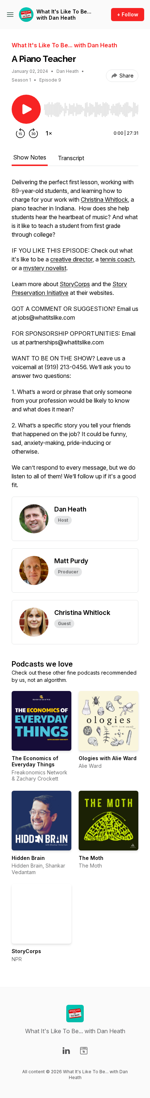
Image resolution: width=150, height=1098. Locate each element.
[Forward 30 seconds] (33, 133)
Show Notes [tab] (29, 157)
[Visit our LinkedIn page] (66, 1050)
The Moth (91, 858)
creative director (71, 259)
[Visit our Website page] (83, 1050)
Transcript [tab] (71, 158)
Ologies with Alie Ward (108, 758)
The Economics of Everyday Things (35, 761)
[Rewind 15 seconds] (20, 133)
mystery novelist (44, 268)
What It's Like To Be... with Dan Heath (63, 14)
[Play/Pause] (26, 109)
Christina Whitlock (104, 199)
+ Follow (127, 14)
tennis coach (117, 259)
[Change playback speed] (49, 133)
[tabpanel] (75, 337)
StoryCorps (75, 284)
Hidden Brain (28, 858)
